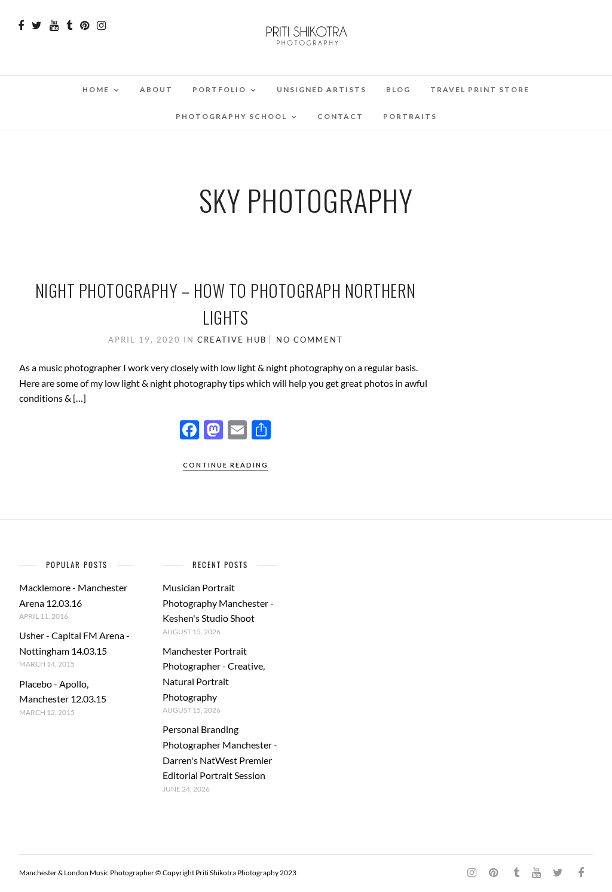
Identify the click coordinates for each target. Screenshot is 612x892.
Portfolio (219, 89)
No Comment (309, 339)
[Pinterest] (84, 25)
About (156, 89)
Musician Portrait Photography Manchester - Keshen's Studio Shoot (218, 603)
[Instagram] (101, 25)
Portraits (410, 116)
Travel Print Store (480, 89)
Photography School (231, 116)
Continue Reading (225, 465)
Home (95, 89)
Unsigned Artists (321, 89)
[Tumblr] (69, 25)
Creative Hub (232, 339)
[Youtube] (54, 25)
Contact (340, 116)
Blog (398, 89)
